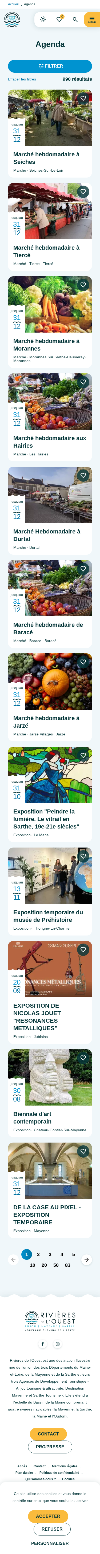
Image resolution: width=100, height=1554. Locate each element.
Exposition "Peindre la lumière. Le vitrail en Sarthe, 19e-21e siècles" (46, 819)
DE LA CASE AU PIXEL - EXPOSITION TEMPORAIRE (47, 1215)
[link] (43, 19)
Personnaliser (50, 1543)
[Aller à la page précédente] (13, 1259)
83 (67, 1265)
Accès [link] (22, 1466)
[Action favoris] (83, 98)
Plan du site (24, 1473)
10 (32, 1265)
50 (56, 1265)
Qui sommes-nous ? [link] (40, 1479)
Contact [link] (48, 1434)
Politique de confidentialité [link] (59, 1473)
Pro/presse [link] (50, 1447)
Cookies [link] (68, 1479)
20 (44, 1265)
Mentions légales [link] (65, 1466)
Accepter (48, 1516)
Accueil (13, 4)
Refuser (52, 1529)
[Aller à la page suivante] (86, 1259)
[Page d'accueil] (12, 19)
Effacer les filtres (22, 79)
